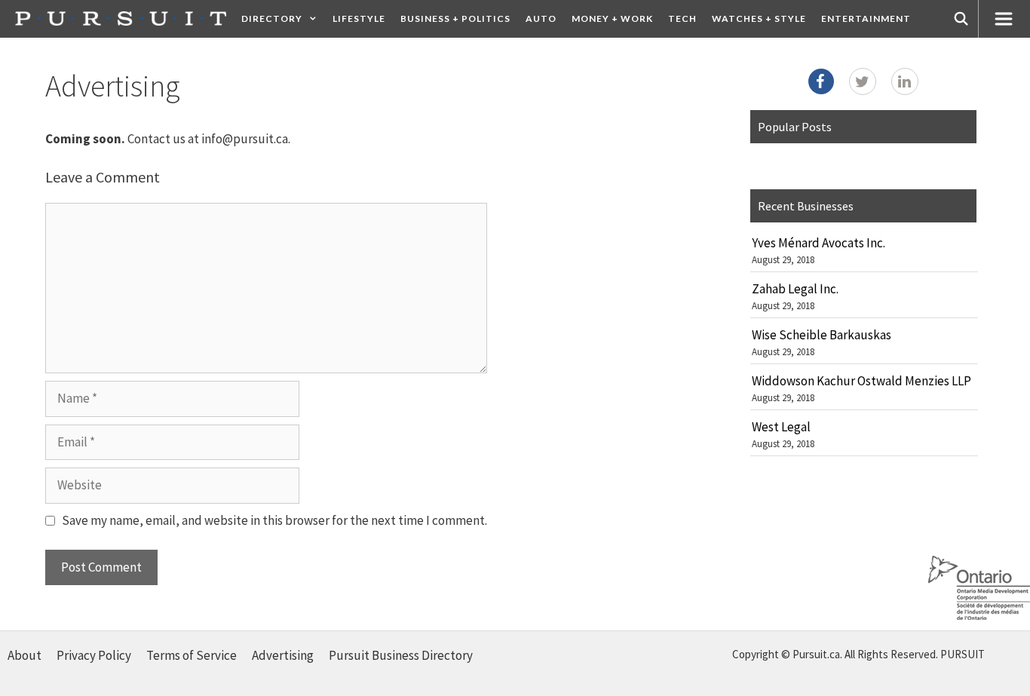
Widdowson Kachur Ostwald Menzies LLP (861, 381)
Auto (541, 18)
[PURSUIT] (121, 18)
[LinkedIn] (904, 81)
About (24, 655)
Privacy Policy (94, 655)
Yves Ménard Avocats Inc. (818, 243)
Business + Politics (455, 18)
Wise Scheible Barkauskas (821, 335)
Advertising (283, 655)
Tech (682, 18)
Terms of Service (191, 655)
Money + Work (612, 18)
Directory (271, 18)
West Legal (781, 427)
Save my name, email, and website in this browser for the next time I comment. (274, 520)
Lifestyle (359, 18)
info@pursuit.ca (244, 138)
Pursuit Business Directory (401, 655)
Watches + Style (759, 18)
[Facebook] (821, 81)
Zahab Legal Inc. (795, 289)
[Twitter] (862, 81)
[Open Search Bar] (961, 19)
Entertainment (866, 18)
